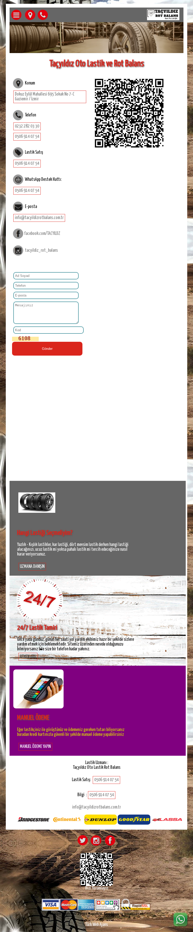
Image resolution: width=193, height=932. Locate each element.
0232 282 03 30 (27, 126)
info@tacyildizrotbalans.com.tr (39, 218)
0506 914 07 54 (27, 136)
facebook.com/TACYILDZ (42, 233)
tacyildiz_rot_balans (41, 250)
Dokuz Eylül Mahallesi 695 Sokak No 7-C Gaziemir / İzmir (44, 96)
